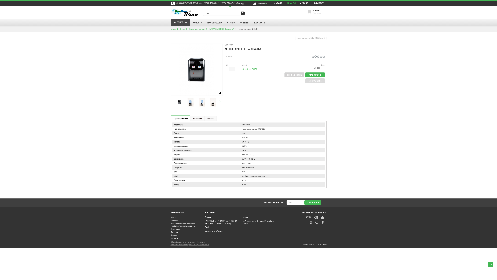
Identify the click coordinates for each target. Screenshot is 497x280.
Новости (197, 22)
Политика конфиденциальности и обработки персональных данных (183, 224)
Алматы (291, 3)
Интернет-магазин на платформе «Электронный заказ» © (190, 245)
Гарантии (174, 220)
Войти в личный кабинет (240, 6)
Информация (214, 22)
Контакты (259, 22)
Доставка (174, 232)
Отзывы (244, 22)
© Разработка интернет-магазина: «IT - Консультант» (188, 242)
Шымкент (318, 3)
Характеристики (180, 118)
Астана (304, 3)
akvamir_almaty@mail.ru (214, 231)
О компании (175, 229)
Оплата (173, 217)
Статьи (231, 22)
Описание (197, 118)
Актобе (278, 3)
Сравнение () (262, 3)
